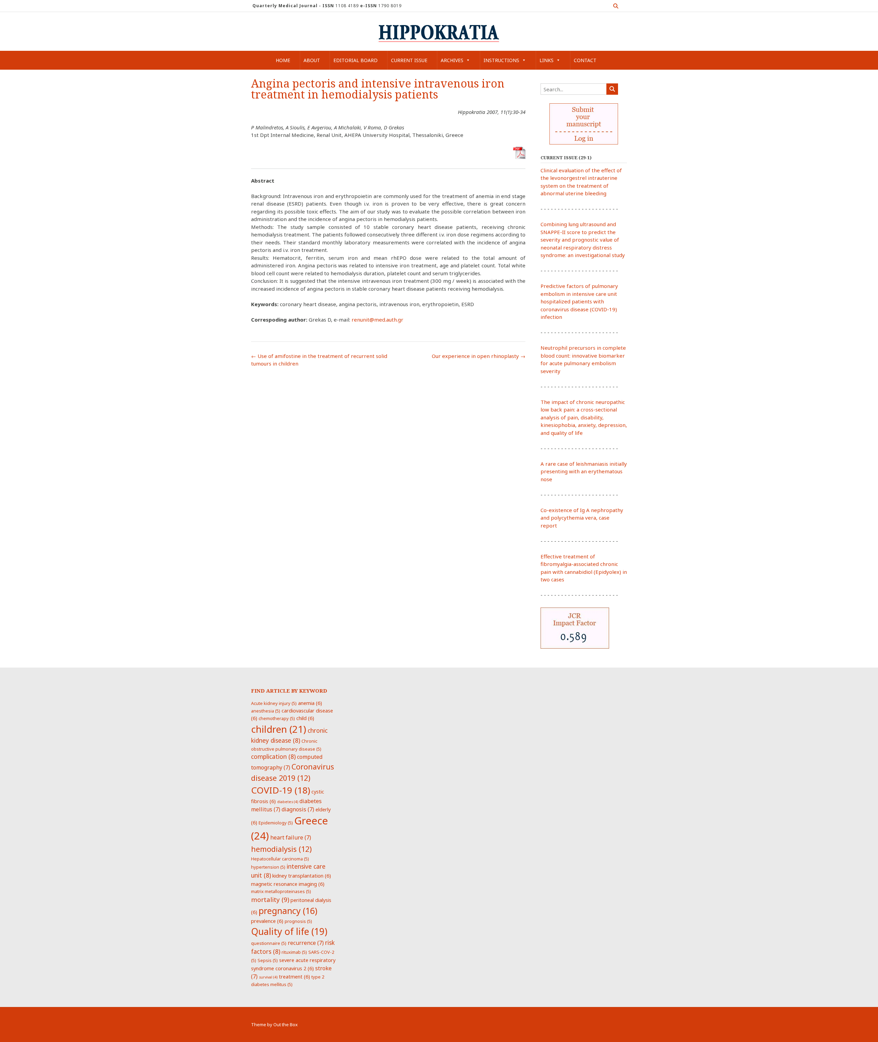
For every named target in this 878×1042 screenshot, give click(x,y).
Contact (585, 60)
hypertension (268, 867)
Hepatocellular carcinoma (280, 859)
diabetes (287, 801)
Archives (452, 60)
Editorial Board (355, 60)
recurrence (306, 943)
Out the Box (285, 1024)
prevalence (267, 920)
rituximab (294, 952)
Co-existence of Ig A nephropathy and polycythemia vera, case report (582, 518)
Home (283, 60)
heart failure (290, 837)
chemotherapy (277, 718)
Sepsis (268, 960)
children (278, 729)
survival (268, 977)
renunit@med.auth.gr (377, 319)
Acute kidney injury (274, 703)
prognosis (298, 921)
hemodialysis (281, 849)
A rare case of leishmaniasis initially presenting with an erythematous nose (584, 471)
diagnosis (298, 809)
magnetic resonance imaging (287, 883)
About (312, 60)
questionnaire (268, 943)
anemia (310, 702)
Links (546, 60)
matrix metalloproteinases (281, 891)
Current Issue (409, 60)
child (305, 718)
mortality (270, 899)
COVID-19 (280, 790)
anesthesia (265, 711)
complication (273, 756)
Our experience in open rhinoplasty (478, 355)
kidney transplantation (301, 875)
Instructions (501, 60)
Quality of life (289, 931)
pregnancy (288, 910)
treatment (294, 976)
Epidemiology (276, 823)
